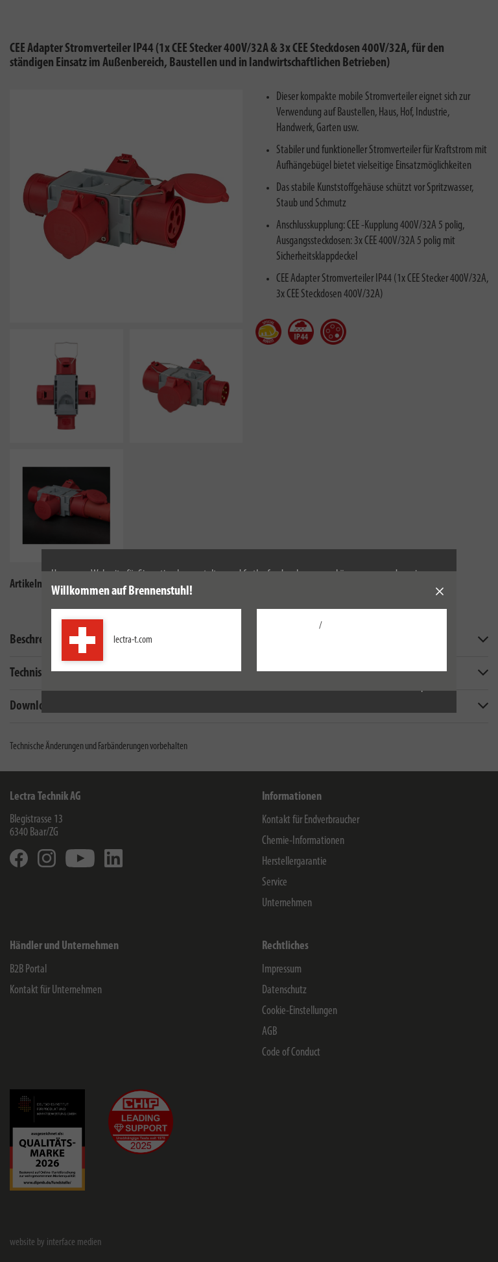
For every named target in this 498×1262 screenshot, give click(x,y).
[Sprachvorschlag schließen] (440, 591)
